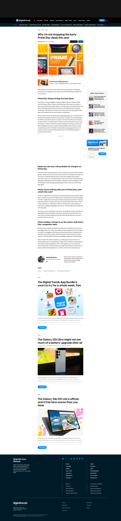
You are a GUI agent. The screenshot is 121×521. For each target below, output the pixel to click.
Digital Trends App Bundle (95, 493)
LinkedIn (79, 458)
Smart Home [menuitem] (81, 20)
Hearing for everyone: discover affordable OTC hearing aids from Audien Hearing (99, 123)
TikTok (74, 458)
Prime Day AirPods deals (56, 182)
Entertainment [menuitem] (59, 20)
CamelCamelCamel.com (65, 115)
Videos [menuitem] (88, 20)
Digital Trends (20, 22)
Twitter (68, 458)
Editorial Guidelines (70, 490)
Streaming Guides (94, 471)
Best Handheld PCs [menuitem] (55, 25)
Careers (63, 502)
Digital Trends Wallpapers (95, 488)
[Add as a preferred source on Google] (74, 41)
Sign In (101, 20)
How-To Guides (93, 475)
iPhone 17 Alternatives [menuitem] (78, 25)
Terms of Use (64, 510)
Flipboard (82, 458)
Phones (67, 464)
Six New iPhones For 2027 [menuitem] (35, 25)
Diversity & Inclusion (66, 507)
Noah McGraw (42, 41)
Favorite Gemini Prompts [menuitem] (90, 25)
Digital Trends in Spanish (95, 490)
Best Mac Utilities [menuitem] (46, 25)
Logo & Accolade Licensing (71, 493)
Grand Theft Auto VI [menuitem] (23, 25)
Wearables (92, 466)
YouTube (71, 458)
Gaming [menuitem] (52, 20)
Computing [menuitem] (40, 20)
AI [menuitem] (34, 20)
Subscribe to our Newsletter (96, 483)
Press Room (89, 505)
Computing (68, 466)
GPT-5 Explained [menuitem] (101, 25)
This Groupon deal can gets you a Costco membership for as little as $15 (100, 98)
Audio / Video (69, 471)
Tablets (92, 464)
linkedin (46, 261)
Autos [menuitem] (75, 20)
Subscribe (102, 153)
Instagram (65, 458)
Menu (14, 20)
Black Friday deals (52, 205)
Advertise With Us (70, 488)
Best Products (93, 473)
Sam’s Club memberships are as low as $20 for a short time (99, 107)
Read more (42, 327)
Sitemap (88, 507)
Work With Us (64, 505)
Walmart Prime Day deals (74, 236)
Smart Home (69, 473)
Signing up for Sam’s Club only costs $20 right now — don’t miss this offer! (100, 115)
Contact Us (68, 486)
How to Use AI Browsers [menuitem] (66, 25)
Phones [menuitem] (46, 20)
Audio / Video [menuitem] (68, 20)
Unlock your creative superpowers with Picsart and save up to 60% (100, 131)
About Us (68, 483)
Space (91, 468)
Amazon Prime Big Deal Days (58, 82)
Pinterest (77, 458)
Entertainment (69, 475)
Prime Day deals (73, 110)
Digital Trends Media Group (21, 515)
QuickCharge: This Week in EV (64, 270)
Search (107, 20)
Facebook (63, 458)
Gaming (68, 468)
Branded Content (94, 486)
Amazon (39, 270)
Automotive (68, 478)
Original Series (93, 478)
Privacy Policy (91, 156)
